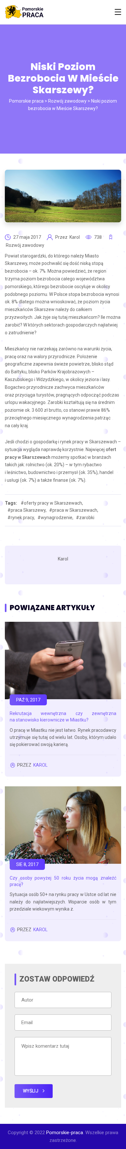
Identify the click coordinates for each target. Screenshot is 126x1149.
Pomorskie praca (26, 101)
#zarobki (85, 517)
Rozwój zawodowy (67, 101)
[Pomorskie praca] (24, 12)
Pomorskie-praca (64, 1132)
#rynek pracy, (21, 517)
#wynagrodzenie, (55, 517)
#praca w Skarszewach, (73, 510)
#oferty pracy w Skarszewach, (52, 503)
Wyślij (31, 1091)
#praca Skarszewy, (27, 510)
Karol (75, 237)
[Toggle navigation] (118, 12)
